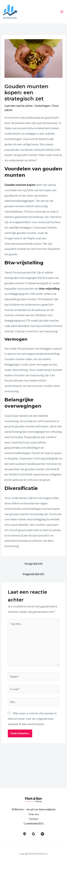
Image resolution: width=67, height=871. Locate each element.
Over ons (33, 814)
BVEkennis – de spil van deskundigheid (33, 809)
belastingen (42, 105)
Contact (33, 818)
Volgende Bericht (33, 574)
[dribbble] (42, 834)
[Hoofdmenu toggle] (62, 12)
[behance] (24, 834)
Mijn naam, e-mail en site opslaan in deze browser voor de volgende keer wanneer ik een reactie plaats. (32, 719)
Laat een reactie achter (18, 105)
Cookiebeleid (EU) (33, 823)
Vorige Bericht (33, 563)
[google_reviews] (33, 834)
